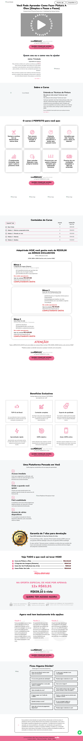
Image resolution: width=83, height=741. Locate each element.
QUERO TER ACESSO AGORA (41, 596)
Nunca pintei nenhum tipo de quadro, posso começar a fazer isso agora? (65, 689)
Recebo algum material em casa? (64, 679)
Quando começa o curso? (38, 701)
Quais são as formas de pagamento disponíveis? (40, 707)
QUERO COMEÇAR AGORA (41, 46)
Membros (60, 2)
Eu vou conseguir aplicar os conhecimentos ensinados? (63, 702)
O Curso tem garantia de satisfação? (41, 679)
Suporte (54, 739)
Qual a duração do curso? (38, 690)
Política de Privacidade (42, 739)
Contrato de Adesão (31, 739)
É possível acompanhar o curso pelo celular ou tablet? (41, 684)
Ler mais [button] (37, 78)
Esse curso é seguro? (61, 684)
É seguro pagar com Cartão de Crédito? (39, 695)
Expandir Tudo (10, 223)
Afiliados (50, 739)
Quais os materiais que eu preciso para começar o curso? (66, 695)
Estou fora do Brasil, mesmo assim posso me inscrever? (40, 673)
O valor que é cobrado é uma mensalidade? (63, 673)
